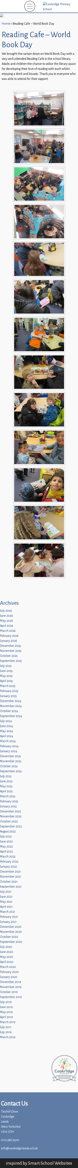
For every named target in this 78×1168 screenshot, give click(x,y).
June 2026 (6, 616)
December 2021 (10, 872)
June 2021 (6, 897)
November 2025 (10, 651)
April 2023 (6, 791)
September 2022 (11, 826)
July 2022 (6, 837)
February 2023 (9, 801)
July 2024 (6, 721)
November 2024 (11, 706)
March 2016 (7, 1037)
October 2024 (9, 711)
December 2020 (10, 927)
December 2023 (10, 756)
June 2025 (6, 671)
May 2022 (6, 847)
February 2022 (9, 862)
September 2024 (11, 716)
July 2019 (6, 1002)
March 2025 (7, 686)
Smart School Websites (50, 1163)
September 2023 (11, 771)
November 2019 (10, 987)
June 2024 (6, 726)
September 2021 (11, 887)
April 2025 (6, 681)
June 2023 (6, 781)
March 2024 (8, 741)
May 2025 (6, 676)
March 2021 (7, 912)
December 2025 (10, 646)
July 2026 (6, 611)
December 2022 (10, 811)
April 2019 (6, 1017)
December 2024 (10, 701)
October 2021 (8, 882)
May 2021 (6, 902)
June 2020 (6, 952)
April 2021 (6, 907)
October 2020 (9, 937)
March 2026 (8, 631)
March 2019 (7, 1022)
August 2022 (8, 832)
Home (6, 24)
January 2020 (8, 977)
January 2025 (8, 696)
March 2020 (8, 967)
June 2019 (6, 1007)
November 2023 (10, 761)
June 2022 (6, 842)
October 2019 (9, 992)
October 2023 (8, 766)
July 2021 (5, 892)
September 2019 (11, 997)
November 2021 (10, 877)
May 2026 (6, 621)
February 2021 (9, 917)
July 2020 (6, 947)
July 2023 (5, 776)
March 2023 (7, 796)
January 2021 (8, 922)
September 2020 (11, 942)
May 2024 (6, 731)
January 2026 (8, 641)
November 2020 (11, 932)
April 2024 (6, 736)
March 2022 (7, 857)
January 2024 (8, 751)
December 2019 (10, 982)
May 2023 (6, 786)
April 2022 (6, 852)
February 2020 (9, 972)
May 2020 (6, 957)
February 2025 (9, 691)
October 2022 (9, 821)
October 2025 (9, 656)
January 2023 (8, 806)
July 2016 (6, 1032)
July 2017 (5, 1027)
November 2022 (10, 816)
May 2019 (6, 1012)
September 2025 (11, 661)
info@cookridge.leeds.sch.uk (19, 1148)
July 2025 (6, 666)
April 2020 (6, 962)
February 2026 (9, 636)
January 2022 (8, 867)
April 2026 (6, 626)
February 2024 (9, 746)
